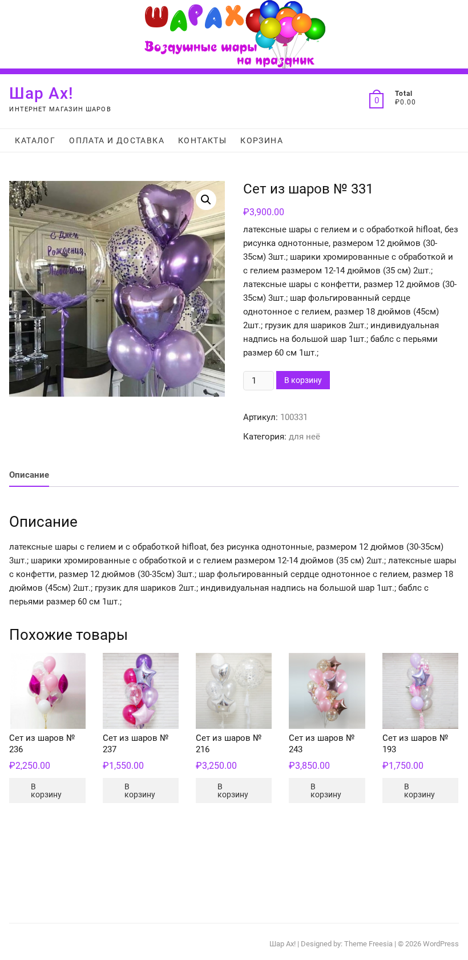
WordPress (441, 943)
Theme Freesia (368, 943)
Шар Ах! (41, 93)
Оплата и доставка (116, 140)
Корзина (261, 140)
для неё (304, 436)
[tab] (29, 475)
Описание (29, 475)
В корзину (303, 380)
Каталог (35, 140)
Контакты (202, 140)
